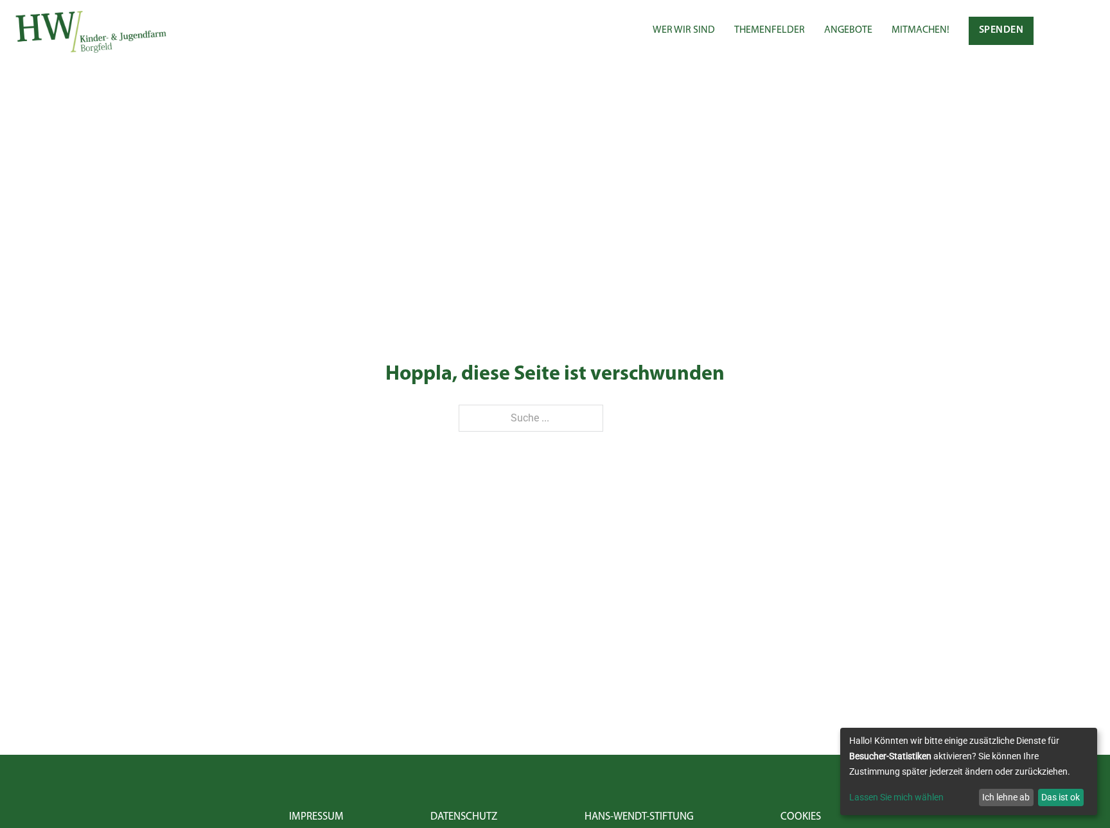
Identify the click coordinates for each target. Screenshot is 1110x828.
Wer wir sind (684, 30)
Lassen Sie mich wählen (896, 797)
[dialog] (968, 771)
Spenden (1001, 30)
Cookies (800, 816)
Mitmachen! (920, 30)
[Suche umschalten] (1061, 31)
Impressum (316, 816)
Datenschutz (463, 816)
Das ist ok (1060, 797)
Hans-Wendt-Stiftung (639, 816)
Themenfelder (769, 30)
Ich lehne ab (1006, 797)
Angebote (848, 30)
